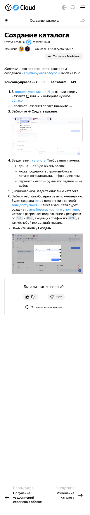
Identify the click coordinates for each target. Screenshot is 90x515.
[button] (64, 7)
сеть (38, 201)
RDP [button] (29, 218)
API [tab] (73, 82)
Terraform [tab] (58, 82)
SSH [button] (19, 218)
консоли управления (30, 92)
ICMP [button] (71, 218)
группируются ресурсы (42, 73)
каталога (39, 160)
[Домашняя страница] (20, 7)
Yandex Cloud (41, 42)
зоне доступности (25, 205)
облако (17, 100)
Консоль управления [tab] (20, 82)
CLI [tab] (44, 82)
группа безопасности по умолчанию (52, 209)
